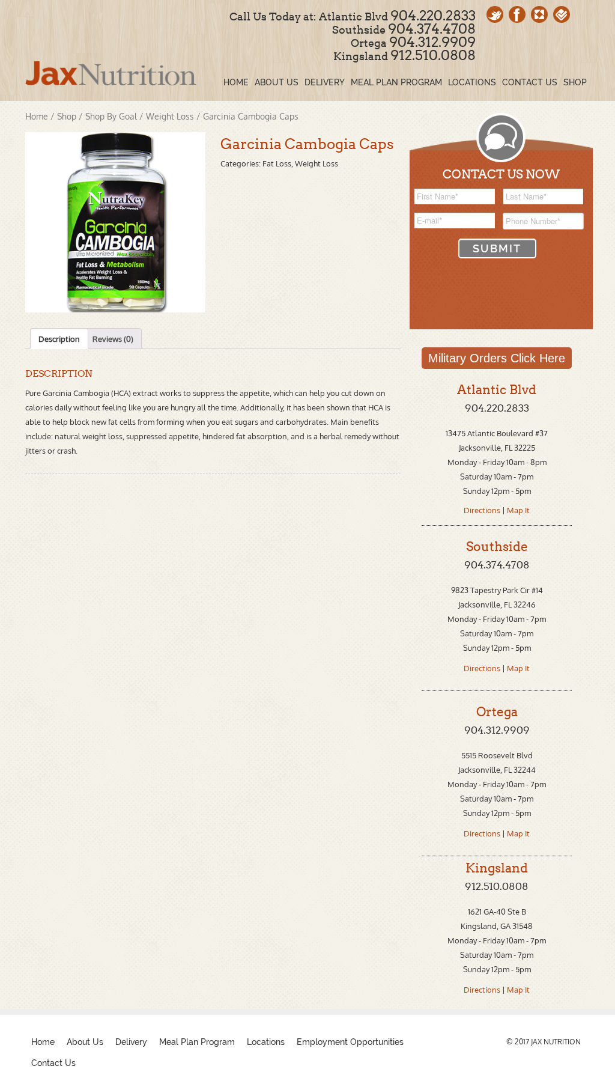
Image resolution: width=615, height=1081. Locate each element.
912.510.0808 (433, 55)
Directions (483, 510)
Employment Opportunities (350, 1042)
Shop (66, 116)
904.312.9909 (432, 42)
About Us (85, 1042)
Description (59, 339)
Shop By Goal (111, 116)
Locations (266, 1042)
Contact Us (53, 1063)
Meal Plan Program (197, 1042)
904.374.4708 (432, 28)
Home (36, 116)
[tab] (59, 338)
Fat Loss (276, 163)
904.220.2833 (433, 15)
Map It (518, 510)
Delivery (131, 1042)
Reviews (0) (112, 339)
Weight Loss (170, 116)
